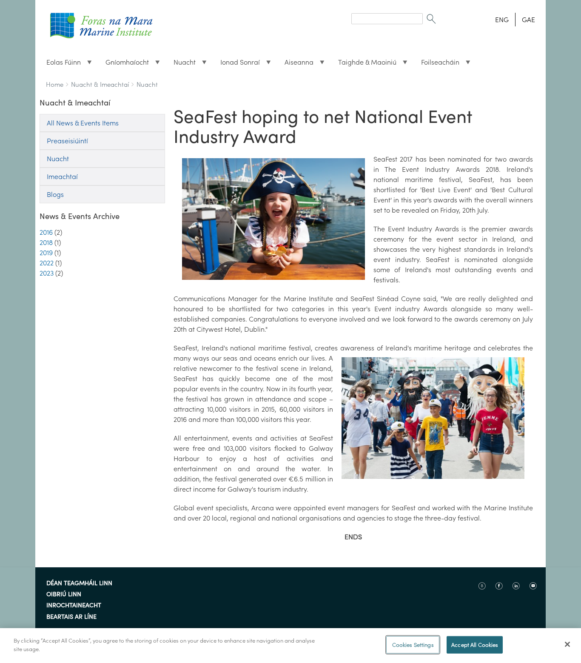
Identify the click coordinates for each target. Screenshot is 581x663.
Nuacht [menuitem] (181, 64)
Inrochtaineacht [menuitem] (73, 605)
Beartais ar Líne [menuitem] (71, 617)
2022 (47, 263)
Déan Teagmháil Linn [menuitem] (79, 583)
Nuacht (147, 84)
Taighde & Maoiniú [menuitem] (363, 64)
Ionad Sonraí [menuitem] (237, 64)
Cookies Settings (413, 645)
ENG (502, 19)
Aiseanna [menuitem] (295, 64)
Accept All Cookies (474, 645)
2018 (46, 242)
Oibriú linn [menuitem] (63, 594)
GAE (528, 19)
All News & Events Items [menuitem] (83, 123)
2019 (46, 252)
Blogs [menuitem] (55, 194)
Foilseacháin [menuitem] (436, 64)
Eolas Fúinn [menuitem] (60, 64)
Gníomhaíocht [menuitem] (124, 64)
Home (54, 84)
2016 (46, 232)
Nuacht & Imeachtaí (100, 84)
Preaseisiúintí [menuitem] (67, 141)
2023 (47, 273)
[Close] (567, 644)
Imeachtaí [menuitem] (62, 176)
